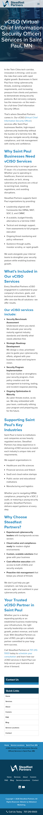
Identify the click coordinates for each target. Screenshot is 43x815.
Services (9, 701)
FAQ (7, 717)
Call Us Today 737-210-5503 (22, 811)
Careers (9, 712)
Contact (9, 733)
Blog (7, 722)
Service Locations (12, 727)
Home (8, 696)
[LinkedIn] (19, 787)
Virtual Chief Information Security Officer (21, 119)
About (8, 706)
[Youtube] (23, 787)
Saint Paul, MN (31, 745)
